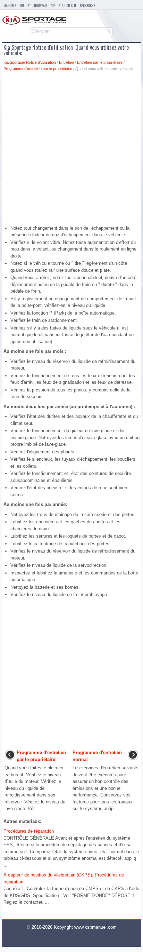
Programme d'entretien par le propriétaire (37, 68)
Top (52, 5)
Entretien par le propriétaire (100, 62)
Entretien (66, 62)
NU (22, 5)
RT (29, 5)
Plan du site (67, 5)
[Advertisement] (71, 150)
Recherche (87, 5)
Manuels (9, 5)
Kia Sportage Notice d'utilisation (29, 62)
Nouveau (40, 5)
